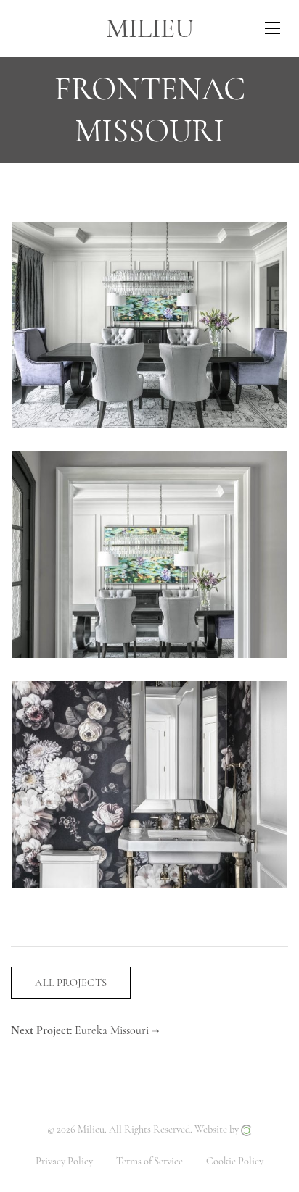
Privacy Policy (64, 1161)
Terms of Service (149, 1161)
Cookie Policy (234, 1161)
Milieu (150, 28)
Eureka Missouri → (117, 1030)
